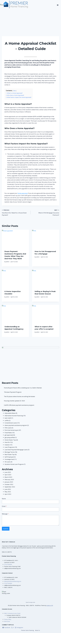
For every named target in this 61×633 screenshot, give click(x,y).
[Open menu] (57, 4)
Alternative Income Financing (14, 416)
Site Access (7, 621)
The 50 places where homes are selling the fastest (19, 396)
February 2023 (9, 479)
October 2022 (9, 484)
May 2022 (8, 492)
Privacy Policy (7, 619)
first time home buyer (30, 39)
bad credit (8, 418)
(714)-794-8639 (8, 583)
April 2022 (8, 494)
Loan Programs (9, 447)
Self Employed (9, 457)
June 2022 (8, 489)
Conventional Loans (11, 423)
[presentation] (15, 239)
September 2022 (10, 487)
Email (4, 506)
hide (14, 90)
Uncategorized (9, 459)
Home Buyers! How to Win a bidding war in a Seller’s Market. (23, 388)
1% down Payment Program (12, 392)
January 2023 (9, 482)
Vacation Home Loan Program (14, 464)
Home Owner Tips (10, 440)
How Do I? (8, 442)
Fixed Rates (8, 433)
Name (4, 498)
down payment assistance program (16, 425)
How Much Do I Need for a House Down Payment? (14, 212)
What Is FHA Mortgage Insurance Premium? (48, 212)
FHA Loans (8, 428)
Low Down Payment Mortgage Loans (16, 450)
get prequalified (10, 437)
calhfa (6, 420)
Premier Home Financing (27, 630)
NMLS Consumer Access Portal (12, 613)
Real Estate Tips (10, 454)
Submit (5, 529)
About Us (37, 630)
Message (5, 514)
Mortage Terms (9, 452)
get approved (9, 435)
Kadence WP (50, 605)
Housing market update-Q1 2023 (14, 401)
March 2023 (8, 477)
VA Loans (7, 462)
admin (27, 53)
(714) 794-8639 (8, 564)
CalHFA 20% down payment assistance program (19, 405)
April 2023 (8, 475)
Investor (7, 445)
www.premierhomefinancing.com (12, 581)
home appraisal (23, 193)
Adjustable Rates (10, 413)
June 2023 (8, 472)
